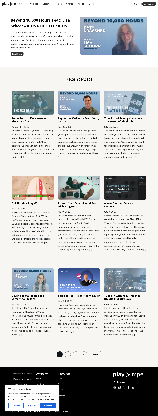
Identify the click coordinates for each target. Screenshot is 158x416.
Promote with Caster (22, 373)
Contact (61, 389)
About (81, 3)
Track (59, 3)
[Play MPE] (12, 3)
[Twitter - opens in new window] (124, 387)
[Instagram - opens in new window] (133, 387)
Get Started (149, 4)
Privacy (65, 411)
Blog (91, 3)
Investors (40, 384)
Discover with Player (22, 379)
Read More (17, 54)
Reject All (32, 406)
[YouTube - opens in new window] (114, 387)
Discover (47, 3)
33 (84, 354)
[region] (32, 398)
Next (95, 354)
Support (61, 395)
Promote (33, 3)
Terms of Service (53, 411)
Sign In (137, 4)
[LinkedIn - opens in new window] (119, 387)
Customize (16, 406)
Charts (69, 3)
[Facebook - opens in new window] (128, 387)
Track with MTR (20, 384)
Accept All (48, 406)
